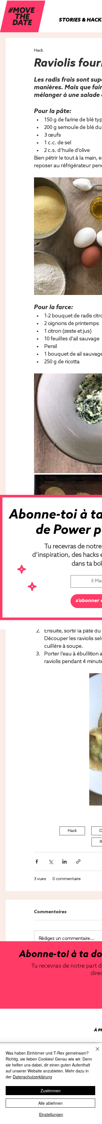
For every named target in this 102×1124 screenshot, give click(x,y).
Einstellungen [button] (51, 1114)
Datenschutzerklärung (32, 1077)
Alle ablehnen (50, 1103)
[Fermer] (94, 1052)
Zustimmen (51, 1090)
